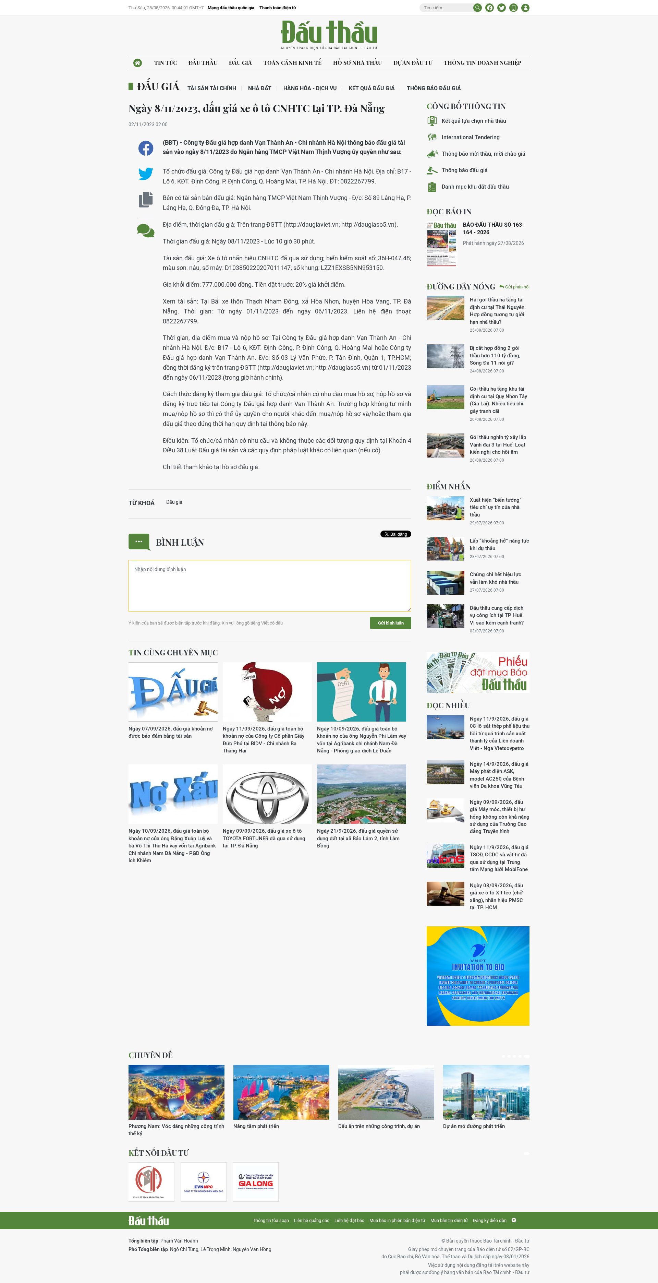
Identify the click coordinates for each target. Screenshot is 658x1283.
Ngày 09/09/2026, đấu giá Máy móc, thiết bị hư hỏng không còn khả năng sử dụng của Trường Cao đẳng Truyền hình (499, 816)
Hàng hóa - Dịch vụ (310, 88)
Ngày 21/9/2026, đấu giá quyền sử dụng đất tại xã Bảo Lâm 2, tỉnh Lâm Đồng (358, 838)
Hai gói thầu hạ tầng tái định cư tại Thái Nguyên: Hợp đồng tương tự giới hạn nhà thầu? (498, 310)
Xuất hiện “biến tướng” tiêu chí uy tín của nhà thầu (496, 507)
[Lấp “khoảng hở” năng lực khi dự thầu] (445, 549)
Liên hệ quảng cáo (311, 1220)
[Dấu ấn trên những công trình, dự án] (386, 1092)
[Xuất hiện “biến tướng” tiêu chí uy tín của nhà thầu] (445, 508)
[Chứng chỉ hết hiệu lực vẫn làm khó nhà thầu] (445, 583)
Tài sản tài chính (211, 88)
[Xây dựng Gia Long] (256, 1182)
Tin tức (165, 62)
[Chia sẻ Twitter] (501, 7)
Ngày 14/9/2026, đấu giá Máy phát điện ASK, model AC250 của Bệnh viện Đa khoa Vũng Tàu (499, 775)
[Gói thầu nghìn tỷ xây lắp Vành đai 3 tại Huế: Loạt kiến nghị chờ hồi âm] (445, 445)
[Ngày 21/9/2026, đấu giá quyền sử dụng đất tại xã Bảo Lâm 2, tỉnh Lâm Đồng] (361, 794)
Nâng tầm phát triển (256, 1126)
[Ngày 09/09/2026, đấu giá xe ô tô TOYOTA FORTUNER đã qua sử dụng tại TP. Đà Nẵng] (267, 794)
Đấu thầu (202, 62)
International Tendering (471, 137)
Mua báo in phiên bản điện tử (397, 1220)
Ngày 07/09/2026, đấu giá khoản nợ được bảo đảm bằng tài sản (171, 732)
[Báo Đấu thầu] (149, 1220)
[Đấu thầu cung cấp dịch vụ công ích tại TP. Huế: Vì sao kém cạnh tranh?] (445, 616)
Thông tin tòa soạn (271, 1220)
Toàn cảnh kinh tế (292, 62)
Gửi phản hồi (517, 286)
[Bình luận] (146, 225)
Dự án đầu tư (412, 62)
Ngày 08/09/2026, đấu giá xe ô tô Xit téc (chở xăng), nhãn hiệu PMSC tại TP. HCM (496, 896)
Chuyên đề (151, 1055)
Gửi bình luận (391, 623)
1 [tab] (503, 1056)
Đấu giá (240, 62)
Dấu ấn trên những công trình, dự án (379, 1126)
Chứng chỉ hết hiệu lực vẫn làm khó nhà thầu (495, 577)
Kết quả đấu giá (372, 88)
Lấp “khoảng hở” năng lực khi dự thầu (499, 544)
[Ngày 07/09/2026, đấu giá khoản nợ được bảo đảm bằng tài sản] (173, 692)
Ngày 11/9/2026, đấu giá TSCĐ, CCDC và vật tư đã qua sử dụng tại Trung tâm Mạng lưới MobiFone (499, 858)
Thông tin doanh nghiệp (482, 62)
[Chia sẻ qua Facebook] (146, 148)
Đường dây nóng (461, 286)
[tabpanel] (176, 1101)
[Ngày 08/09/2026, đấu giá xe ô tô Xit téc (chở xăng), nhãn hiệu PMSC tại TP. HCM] (445, 894)
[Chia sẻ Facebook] (489, 7)
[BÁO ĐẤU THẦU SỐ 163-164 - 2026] (442, 244)
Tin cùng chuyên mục (173, 652)
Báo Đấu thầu (329, 35)
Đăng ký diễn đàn (490, 1220)
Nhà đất (259, 88)
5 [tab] (526, 1056)
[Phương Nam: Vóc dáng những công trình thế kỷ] (176, 1092)
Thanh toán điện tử (277, 7)
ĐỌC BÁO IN (449, 211)
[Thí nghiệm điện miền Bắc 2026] (203, 1182)
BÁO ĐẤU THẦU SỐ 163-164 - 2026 (493, 229)
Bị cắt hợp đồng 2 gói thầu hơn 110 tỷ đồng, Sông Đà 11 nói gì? (495, 355)
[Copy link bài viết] (146, 199)
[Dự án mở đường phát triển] (491, 1092)
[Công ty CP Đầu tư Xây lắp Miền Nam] (148, 1182)
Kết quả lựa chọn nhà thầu (474, 121)
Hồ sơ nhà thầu (357, 62)
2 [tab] (509, 1056)
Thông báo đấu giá (434, 88)
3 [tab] (514, 1056)
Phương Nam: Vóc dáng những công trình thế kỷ (176, 1129)
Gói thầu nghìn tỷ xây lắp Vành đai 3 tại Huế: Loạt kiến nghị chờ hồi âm (498, 444)
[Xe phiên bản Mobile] (513, 7)
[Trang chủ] (137, 63)
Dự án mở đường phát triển (474, 1126)
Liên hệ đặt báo (349, 1220)
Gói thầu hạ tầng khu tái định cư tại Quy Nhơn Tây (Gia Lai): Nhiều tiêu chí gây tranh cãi (498, 400)
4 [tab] (520, 1056)
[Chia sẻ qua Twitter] (146, 174)
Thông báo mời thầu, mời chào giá (483, 154)
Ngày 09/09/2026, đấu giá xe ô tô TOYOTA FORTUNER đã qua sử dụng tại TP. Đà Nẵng (264, 838)
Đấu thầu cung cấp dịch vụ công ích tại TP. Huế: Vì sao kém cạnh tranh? (497, 615)
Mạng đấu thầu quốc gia (231, 7)
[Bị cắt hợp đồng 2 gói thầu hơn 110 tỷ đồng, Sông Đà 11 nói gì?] (445, 356)
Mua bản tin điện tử (449, 1220)
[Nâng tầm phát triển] (281, 1092)
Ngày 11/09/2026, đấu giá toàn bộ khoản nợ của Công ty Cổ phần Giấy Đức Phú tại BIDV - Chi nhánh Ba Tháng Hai (263, 739)
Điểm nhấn (449, 486)
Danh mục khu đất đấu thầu (475, 186)
